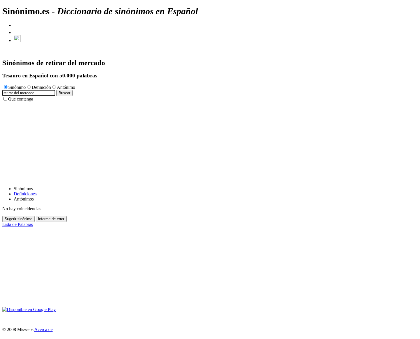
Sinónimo (17, 87)
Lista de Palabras (17, 224)
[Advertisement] (173, 142)
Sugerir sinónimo (18, 219)
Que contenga (20, 99)
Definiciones (25, 193)
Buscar (64, 93)
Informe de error (51, 219)
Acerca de (43, 329)
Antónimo (66, 87)
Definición (41, 87)
